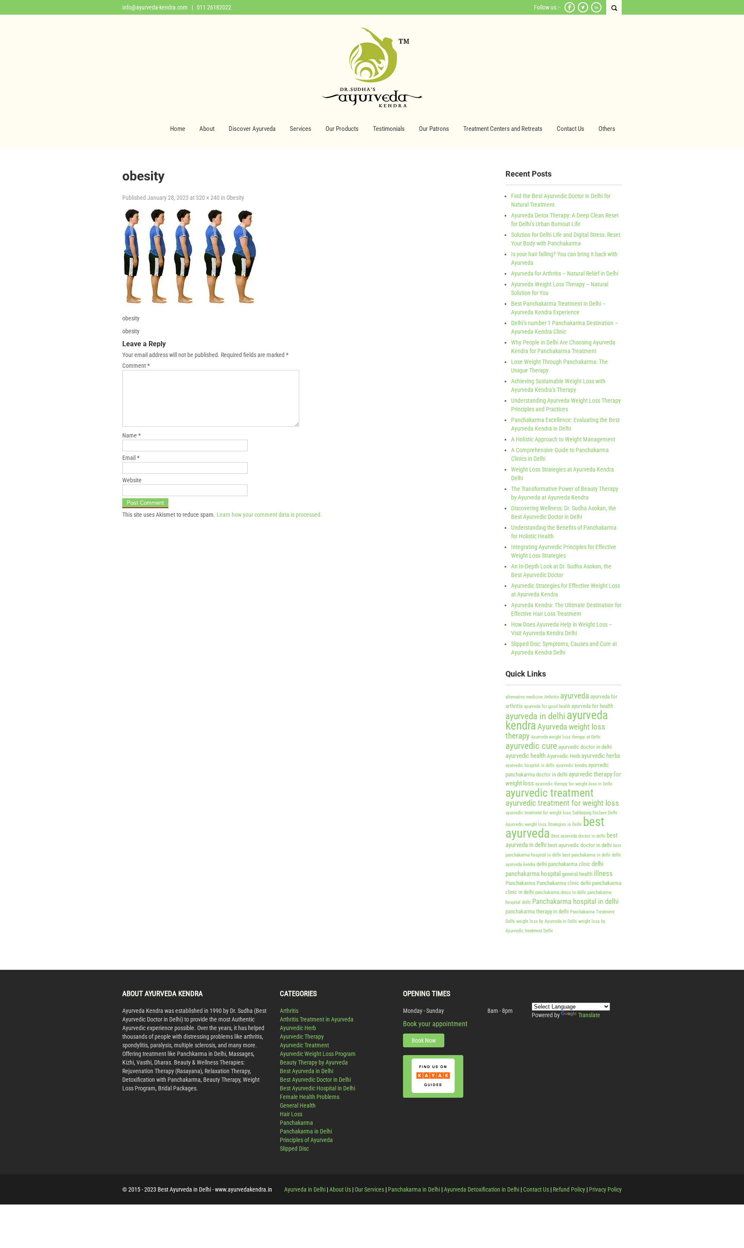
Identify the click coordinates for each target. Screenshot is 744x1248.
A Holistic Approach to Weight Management (563, 439)
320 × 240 (208, 197)
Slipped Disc (294, 1148)
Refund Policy (569, 1189)
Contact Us (570, 129)
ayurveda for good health (547, 706)
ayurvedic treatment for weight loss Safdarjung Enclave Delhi (561, 813)
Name (131, 435)
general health (577, 874)
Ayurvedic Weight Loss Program (318, 1053)
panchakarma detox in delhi (560, 892)
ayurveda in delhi (535, 716)
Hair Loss (291, 1114)
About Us (340, 1189)
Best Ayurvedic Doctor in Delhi (315, 1079)
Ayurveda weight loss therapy (555, 731)
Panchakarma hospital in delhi (575, 901)
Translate (589, 1015)
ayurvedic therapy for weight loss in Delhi (573, 784)
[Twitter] (583, 11)
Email (131, 457)
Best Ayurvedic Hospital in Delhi (317, 1088)
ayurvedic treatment (549, 792)
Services (300, 129)
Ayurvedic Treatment (304, 1045)
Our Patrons (434, 129)
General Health (298, 1105)
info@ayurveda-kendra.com (155, 7)
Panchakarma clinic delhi (563, 883)
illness (603, 873)
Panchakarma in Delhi (306, 1131)
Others (606, 129)
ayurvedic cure (531, 745)
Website (132, 480)
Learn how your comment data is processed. (269, 514)
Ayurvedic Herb (563, 756)
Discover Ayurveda (252, 129)
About (206, 129)
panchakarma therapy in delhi (537, 911)
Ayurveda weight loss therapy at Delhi (566, 737)
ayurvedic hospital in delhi (530, 765)
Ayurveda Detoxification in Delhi (481, 1189)
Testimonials (389, 129)
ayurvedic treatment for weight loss (562, 803)
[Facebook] (570, 11)
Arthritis (551, 697)
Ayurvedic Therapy (302, 1036)
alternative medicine (524, 697)
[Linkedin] (596, 11)
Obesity (235, 197)
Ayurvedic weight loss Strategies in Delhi (543, 824)
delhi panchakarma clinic (563, 864)
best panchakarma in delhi (586, 855)
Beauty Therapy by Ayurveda (314, 1062)
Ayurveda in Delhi (305, 1189)
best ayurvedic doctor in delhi (580, 845)
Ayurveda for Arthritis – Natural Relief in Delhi (564, 273)
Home (177, 129)
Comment (136, 365)
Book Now (424, 1040)
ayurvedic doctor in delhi (585, 747)
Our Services (369, 1189)
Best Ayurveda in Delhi (306, 1071)
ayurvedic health (525, 756)
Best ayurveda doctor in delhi (578, 836)
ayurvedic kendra (571, 765)
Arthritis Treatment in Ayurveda (316, 1019)
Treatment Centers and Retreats (502, 129)
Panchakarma (520, 883)
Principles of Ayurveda (306, 1139)
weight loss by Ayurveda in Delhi (546, 921)
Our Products (342, 129)
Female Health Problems (309, 1096)
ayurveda (574, 696)
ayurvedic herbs (600, 756)
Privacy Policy (605, 1189)
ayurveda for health (592, 706)
